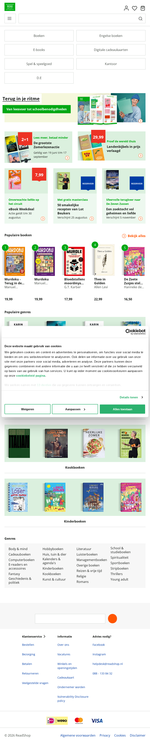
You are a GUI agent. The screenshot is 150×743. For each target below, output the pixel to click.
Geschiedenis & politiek (20, 580)
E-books (39, 50)
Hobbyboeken (53, 549)
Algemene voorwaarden (78, 735)
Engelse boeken (110, 36)
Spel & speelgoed (39, 64)
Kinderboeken (53, 568)
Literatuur (84, 549)
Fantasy (14, 574)
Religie (81, 576)
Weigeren (27, 409)
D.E (39, 78)
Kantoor (111, 64)
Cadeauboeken (20, 554)
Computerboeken (22, 560)
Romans (83, 582)
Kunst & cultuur (54, 579)
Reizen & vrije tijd (89, 571)
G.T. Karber (72, 287)
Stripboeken (120, 568)
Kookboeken (52, 574)
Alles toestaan (122, 409)
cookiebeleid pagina (30, 375)
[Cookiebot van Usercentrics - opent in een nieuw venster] (128, 332)
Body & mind (18, 549)
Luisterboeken (87, 554)
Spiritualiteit (120, 557)
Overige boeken (88, 565)
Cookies (120, 735)
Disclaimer (138, 735)
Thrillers (117, 574)
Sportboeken (120, 563)
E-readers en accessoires (18, 566)
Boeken (39, 36)
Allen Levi (101, 287)
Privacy (105, 735)
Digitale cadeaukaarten (111, 50)
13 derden (44, 385)
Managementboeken (92, 560)
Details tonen (129, 397)
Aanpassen (72, 409)
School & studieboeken (121, 550)
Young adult (119, 579)
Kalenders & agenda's (52, 561)
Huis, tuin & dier (54, 554)
